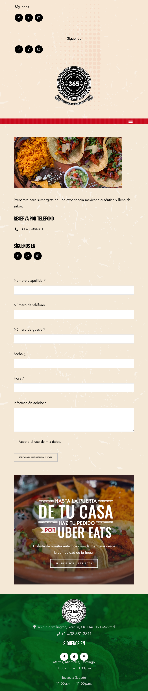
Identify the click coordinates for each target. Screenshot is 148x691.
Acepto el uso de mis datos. (40, 441)
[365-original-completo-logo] (74, 66)
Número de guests (29, 329)
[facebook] (19, 18)
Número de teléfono (29, 305)
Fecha (20, 354)
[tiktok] (29, 18)
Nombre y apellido (30, 280)
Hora (19, 378)
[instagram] (39, 18)
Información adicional (30, 402)
